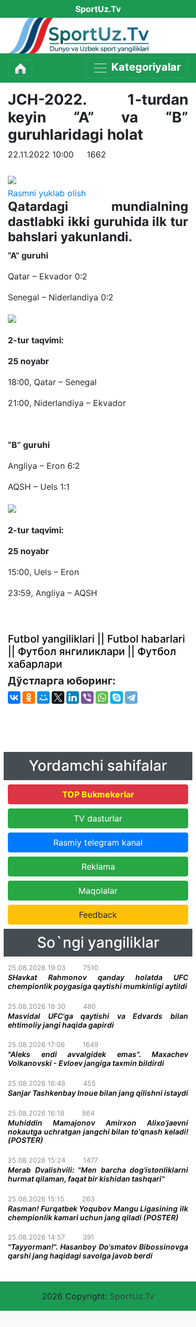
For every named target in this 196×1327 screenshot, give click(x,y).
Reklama (98, 866)
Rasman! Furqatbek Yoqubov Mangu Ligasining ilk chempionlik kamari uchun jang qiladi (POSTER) (98, 1213)
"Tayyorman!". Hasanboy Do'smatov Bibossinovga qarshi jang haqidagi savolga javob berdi (98, 1251)
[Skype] (116, 697)
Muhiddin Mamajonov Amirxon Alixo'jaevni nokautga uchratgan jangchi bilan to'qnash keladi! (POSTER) (98, 1131)
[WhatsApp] (102, 697)
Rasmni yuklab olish (47, 193)
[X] (58, 697)
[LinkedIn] (72, 697)
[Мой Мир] (43, 697)
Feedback (98, 914)
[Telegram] (131, 697)
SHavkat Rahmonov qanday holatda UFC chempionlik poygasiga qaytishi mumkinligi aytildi (98, 982)
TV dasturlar (98, 818)
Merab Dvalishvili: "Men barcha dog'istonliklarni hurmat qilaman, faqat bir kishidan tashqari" (98, 1174)
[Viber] (87, 697)
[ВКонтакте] (14, 697)
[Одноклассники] (28, 697)
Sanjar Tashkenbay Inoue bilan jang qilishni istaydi (98, 1092)
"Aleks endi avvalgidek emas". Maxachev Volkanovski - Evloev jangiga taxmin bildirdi (98, 1058)
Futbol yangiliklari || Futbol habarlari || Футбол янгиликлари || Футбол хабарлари (96, 651)
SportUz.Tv (132, 1296)
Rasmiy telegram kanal (98, 842)
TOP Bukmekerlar (98, 794)
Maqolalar (98, 890)
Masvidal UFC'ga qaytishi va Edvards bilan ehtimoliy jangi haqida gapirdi (98, 1020)
